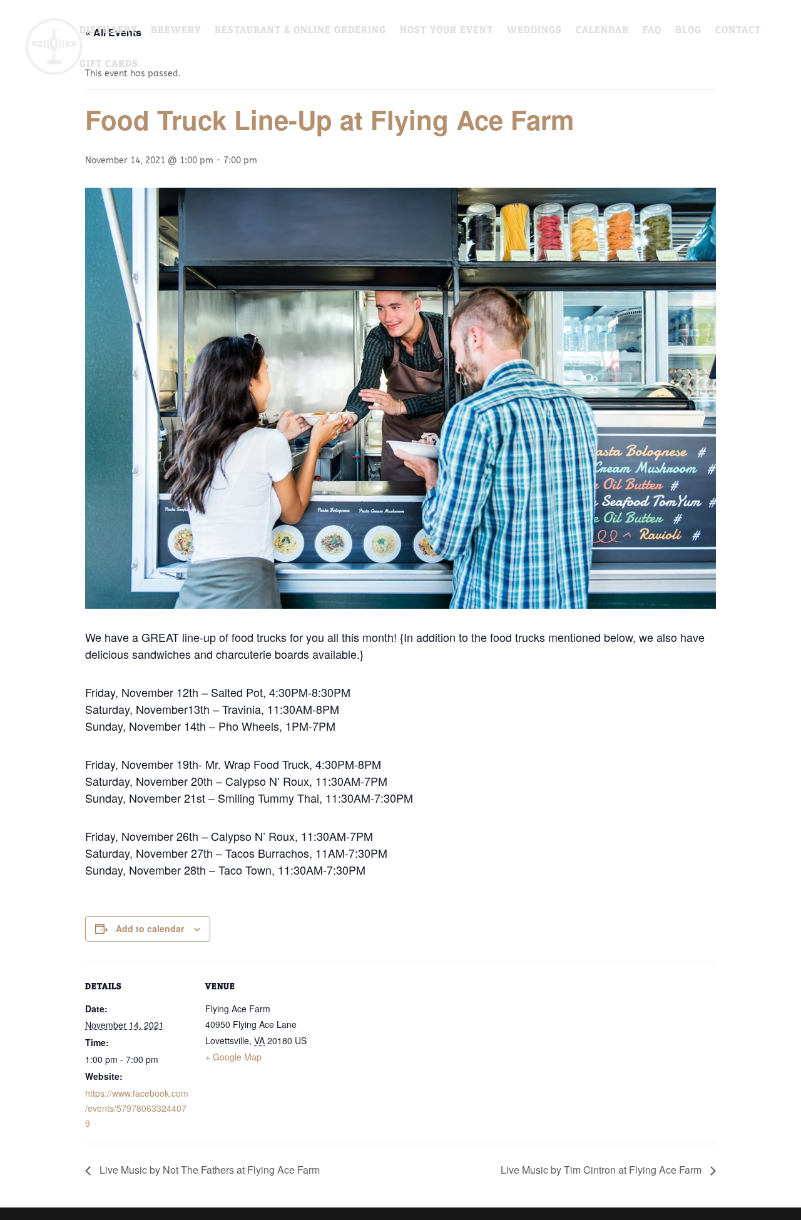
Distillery (108, 30)
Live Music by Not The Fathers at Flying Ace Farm (208, 1169)
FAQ (652, 30)
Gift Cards (108, 64)
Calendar (602, 30)
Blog (688, 30)
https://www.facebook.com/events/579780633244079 (136, 1108)
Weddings (534, 30)
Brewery (176, 30)
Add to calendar (150, 928)
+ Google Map (233, 1056)
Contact (738, 30)
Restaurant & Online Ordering (300, 30)
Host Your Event (446, 30)
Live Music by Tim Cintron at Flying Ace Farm (602, 1169)
